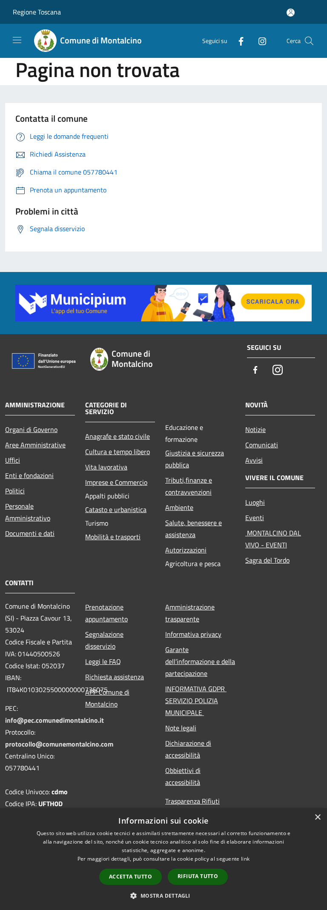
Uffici (12, 460)
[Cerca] (309, 41)
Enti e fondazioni (29, 475)
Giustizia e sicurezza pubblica (194, 459)
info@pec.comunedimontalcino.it (54, 720)
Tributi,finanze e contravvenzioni (188, 486)
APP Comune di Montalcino (107, 698)
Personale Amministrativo (27, 512)
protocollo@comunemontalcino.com (59, 744)
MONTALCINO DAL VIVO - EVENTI (273, 539)
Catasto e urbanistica (115, 509)
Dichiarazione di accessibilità (188, 749)
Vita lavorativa (106, 467)
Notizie (255, 429)
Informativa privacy (193, 634)
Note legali (180, 728)
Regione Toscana (37, 12)
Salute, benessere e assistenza (193, 529)
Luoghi (255, 502)
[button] (163, 895)
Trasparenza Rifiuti (192, 801)
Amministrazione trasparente (190, 613)
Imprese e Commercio (116, 482)
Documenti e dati (29, 533)
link (245, 858)
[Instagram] (258, 40)
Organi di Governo (31, 429)
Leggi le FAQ (103, 661)
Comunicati (261, 445)
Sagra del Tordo (267, 560)
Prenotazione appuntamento (106, 613)
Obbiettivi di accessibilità (183, 776)
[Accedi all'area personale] (290, 12)
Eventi (254, 517)
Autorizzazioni (186, 550)
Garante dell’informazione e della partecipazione (200, 661)
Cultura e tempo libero (117, 451)
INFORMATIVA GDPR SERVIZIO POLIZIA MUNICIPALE (196, 701)
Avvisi (254, 460)
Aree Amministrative (35, 445)
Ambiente (179, 507)
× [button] (317, 817)
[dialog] (163, 859)
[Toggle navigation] (17, 40)
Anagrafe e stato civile (117, 436)
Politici (15, 491)
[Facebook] (237, 40)
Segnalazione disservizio (104, 640)
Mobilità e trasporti (113, 537)
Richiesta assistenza (114, 677)
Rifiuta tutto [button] (198, 876)
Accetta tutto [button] (130, 876)
